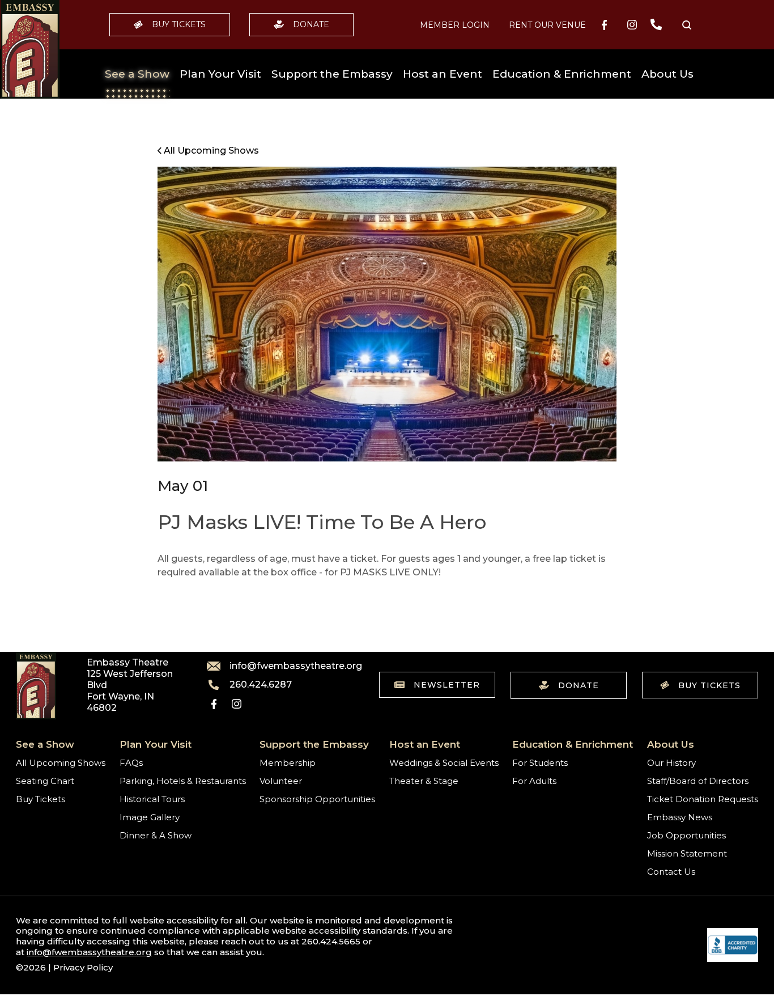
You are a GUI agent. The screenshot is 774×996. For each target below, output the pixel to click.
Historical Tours (152, 799)
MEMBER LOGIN (455, 25)
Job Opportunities (686, 835)
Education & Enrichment (561, 73)
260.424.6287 (260, 685)
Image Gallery (150, 817)
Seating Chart (45, 780)
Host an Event (442, 73)
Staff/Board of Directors (698, 780)
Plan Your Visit (220, 73)
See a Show (137, 73)
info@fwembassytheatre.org (288, 666)
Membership (288, 762)
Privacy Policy (83, 967)
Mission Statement (687, 853)
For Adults (534, 780)
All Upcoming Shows (60, 762)
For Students (540, 762)
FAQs (131, 762)
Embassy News (679, 817)
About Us (667, 73)
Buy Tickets (179, 24)
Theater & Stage (423, 780)
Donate (311, 24)
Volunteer (281, 780)
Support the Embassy (332, 73)
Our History (671, 762)
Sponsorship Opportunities (317, 799)
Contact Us (671, 871)
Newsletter (447, 685)
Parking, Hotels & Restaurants (183, 780)
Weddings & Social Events (444, 762)
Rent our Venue (547, 25)
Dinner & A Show (156, 835)
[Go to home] (30, 49)
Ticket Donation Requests (702, 799)
